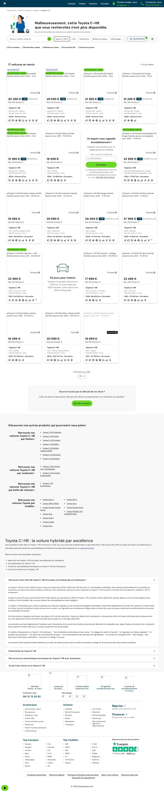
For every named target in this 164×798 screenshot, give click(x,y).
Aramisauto (11, 10)
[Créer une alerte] (4, 788)
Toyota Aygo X (48, 499)
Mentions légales (56, 775)
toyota (36, 10)
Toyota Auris (47, 526)
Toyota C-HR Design (51, 436)
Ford (49, 753)
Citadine (68, 709)
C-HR (94, 744)
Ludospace (69, 724)
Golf (94, 750)
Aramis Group (30, 731)
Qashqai (95, 763)
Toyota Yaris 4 (48, 518)
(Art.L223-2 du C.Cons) (105, 177)
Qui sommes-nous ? (33, 709)
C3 (66, 756)
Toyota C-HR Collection (52, 432)
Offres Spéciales (99, 715)
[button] (68, 39)
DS (49, 766)
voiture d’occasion (27, 590)
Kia (49, 750)
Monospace (69, 721)
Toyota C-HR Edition (51, 444)
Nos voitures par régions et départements (99, 723)
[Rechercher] (49, 39)
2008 (67, 747)
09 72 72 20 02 (32, 696)
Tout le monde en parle (34, 721)
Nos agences (30, 712)
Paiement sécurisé (129, 775)
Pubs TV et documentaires (35, 728)
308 (66, 750)
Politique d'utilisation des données (82, 775)
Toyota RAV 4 (72, 499)
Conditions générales (36, 775)
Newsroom (29, 724)
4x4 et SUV (96, 709)
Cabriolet (96, 712)
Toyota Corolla (48, 522)
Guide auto (96, 718)
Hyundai (51, 747)
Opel (27, 753)
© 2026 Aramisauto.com (82, 786)
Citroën (28, 750)
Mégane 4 (96, 756)
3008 (67, 753)
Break (67, 718)
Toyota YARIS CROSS (51, 503)
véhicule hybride (87, 548)
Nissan (27, 766)
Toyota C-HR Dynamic (51, 440)
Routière (68, 715)
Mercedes (52, 760)
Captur (68, 763)
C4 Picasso (69, 760)
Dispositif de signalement (83, 777)
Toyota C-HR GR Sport (52, 455)
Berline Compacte (72, 712)
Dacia (27, 756)
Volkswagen (30, 760)
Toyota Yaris (47, 514)
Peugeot (28, 747)
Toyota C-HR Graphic (51, 459)
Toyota (50, 763)
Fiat (49, 744)
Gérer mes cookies (109, 775)
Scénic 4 (95, 760)
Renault (28, 744)
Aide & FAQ (29, 718)
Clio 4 (94, 747)
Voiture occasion (25, 10)
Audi (27, 763)
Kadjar (95, 753)
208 (66, 744)
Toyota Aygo (71, 503)
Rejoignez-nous (31, 715)
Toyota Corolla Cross (75, 507)
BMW (50, 756)
